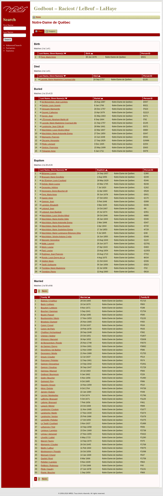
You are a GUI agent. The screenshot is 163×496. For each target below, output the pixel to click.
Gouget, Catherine (50, 112)
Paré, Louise (47, 251)
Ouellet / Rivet (47, 458)
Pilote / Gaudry (47, 469)
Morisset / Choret (48, 455)
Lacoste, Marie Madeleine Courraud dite (57, 79)
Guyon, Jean (47, 116)
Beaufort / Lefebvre (49, 308)
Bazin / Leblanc (47, 304)
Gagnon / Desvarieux (50, 364)
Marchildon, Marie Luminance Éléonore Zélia (61, 233)
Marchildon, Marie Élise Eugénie (56, 226)
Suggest (52, 31)
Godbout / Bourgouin (50, 374)
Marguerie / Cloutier (49, 444)
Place (40, 31)
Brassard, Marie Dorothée (53, 177)
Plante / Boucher (48, 472)
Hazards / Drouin (48, 385)
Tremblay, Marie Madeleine (53, 268)
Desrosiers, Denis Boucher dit (54, 191)
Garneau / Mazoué (49, 371)
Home (38, 17)
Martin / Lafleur (47, 448)
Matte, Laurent (48, 244)
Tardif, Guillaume (49, 265)
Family (44, 297)
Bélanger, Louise (49, 173)
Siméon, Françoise (50, 147)
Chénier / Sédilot (48, 336)
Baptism (101, 170)
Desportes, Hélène (50, 187)
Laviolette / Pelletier (49, 420)
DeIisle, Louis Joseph (51, 105)
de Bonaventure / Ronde (51, 343)
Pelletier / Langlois (49, 462)
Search (9, 19)
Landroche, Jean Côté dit (53, 126)
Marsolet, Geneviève (51, 240)
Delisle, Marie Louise (51, 184)
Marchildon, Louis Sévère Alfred (55, 130)
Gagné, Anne (47, 198)
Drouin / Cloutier (48, 357)
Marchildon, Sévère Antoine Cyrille (57, 236)
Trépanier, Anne (49, 151)
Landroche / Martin (49, 413)
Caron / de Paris (48, 329)
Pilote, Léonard (48, 144)
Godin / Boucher (48, 378)
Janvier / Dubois (48, 392)
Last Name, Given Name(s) (51, 53)
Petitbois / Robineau (49, 465)
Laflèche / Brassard (49, 399)
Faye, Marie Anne (48, 57)
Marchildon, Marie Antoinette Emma (57, 133)
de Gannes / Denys (49, 346)
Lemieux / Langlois (49, 430)
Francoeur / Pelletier (49, 360)
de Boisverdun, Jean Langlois (55, 102)
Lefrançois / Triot (48, 427)
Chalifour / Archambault (51, 332)
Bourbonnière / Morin (50, 318)
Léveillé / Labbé (48, 437)
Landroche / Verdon (49, 416)
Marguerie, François (50, 137)
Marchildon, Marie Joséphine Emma (57, 229)
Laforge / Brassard (49, 402)
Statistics (10, 50)
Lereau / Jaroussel (49, 434)
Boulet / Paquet (47, 315)
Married (84, 297)
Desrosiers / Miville (49, 353)
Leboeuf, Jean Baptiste (52, 212)
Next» (44, 291)
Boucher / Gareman (49, 311)
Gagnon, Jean (48, 201)
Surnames (10, 48)
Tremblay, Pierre (49, 272)
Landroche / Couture (50, 409)
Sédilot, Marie (48, 261)
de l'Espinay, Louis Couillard (54, 180)
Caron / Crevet (47, 325)
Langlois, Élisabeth (50, 205)
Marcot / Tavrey (47, 441)
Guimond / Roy (47, 381)
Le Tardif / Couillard (49, 423)
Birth (88, 53)
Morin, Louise (47, 247)
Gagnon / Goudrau (49, 367)
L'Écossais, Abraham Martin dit (55, 119)
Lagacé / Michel (47, 406)
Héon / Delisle (47, 388)
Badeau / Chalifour (49, 301)
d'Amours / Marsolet (49, 339)
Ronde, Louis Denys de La (53, 258)
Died (95, 76)
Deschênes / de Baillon (51, 350)
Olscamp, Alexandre (50, 140)
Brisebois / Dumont (49, 322)
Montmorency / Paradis (51, 451)
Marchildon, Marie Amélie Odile (55, 219)
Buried (97, 98)
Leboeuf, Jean (48, 208)
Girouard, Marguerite (51, 109)
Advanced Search (13, 45)
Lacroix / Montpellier (49, 395)
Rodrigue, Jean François (52, 254)
